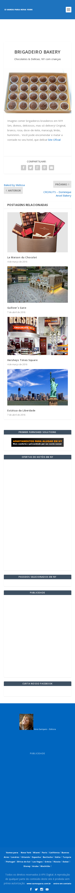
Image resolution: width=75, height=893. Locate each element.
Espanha (36, 857)
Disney (27, 866)
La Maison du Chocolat (22, 257)
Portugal (10, 861)
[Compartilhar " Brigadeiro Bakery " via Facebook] (23, 167)
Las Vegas (37, 861)
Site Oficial (54, 139)
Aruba (35, 866)
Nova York (26, 852)
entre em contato (62, 883)
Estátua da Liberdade (21, 410)
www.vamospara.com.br (39, 883)
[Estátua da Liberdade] (37, 387)
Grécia (48, 861)
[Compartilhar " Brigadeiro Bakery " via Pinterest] (44, 167)
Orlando (25, 857)
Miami (36, 852)
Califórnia (54, 852)
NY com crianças (51, 59)
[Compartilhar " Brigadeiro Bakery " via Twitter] (30, 167)
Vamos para (12, 852)
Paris (44, 852)
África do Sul (23, 861)
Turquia (67, 857)
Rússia (57, 861)
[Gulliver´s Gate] (37, 284)
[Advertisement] (37, 30)
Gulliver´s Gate (16, 307)
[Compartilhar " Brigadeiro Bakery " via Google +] (37, 167)
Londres (14, 857)
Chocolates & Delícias (27, 59)
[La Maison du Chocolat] (37, 232)
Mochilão (45, 866)
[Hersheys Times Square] (37, 336)
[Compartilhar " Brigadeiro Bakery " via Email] (51, 167)
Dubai (66, 861)
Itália (58, 857)
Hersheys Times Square (22, 360)
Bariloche (48, 857)
